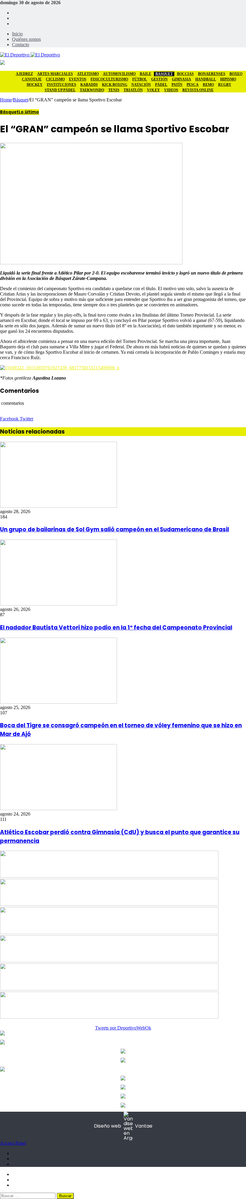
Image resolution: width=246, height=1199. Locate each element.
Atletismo (88, 74)
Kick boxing (114, 85)
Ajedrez (24, 74)
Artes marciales (55, 74)
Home (6, 99)
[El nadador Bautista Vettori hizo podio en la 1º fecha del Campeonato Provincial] (58, 603)
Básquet (164, 74)
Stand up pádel (60, 90)
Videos (171, 90)
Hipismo (228, 79)
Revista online (198, 90)
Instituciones (61, 85)
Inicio (17, 33)
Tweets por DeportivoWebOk (123, 1027)
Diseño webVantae (123, 1125)
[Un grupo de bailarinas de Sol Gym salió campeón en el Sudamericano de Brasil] (58, 506)
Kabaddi (89, 85)
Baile (145, 74)
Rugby (224, 85)
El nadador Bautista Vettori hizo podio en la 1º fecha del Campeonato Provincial (116, 628)
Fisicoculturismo (109, 79)
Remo (208, 85)
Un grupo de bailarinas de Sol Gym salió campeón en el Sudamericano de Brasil (114, 529)
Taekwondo (92, 90)
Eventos (77, 79)
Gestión (159, 79)
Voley (153, 90)
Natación (141, 85)
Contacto (20, 44)
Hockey (35, 85)
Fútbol (139, 79)
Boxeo (236, 74)
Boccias (185, 74)
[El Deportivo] (30, 54)
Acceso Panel (13, 1143)
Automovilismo (119, 74)
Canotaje (32, 79)
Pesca (193, 85)
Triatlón (133, 90)
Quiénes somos (26, 39)
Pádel (161, 85)
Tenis (113, 90)
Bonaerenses (211, 74)
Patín (177, 85)
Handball (205, 79)
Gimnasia (181, 79)
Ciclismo (55, 79)
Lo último (29, 112)
